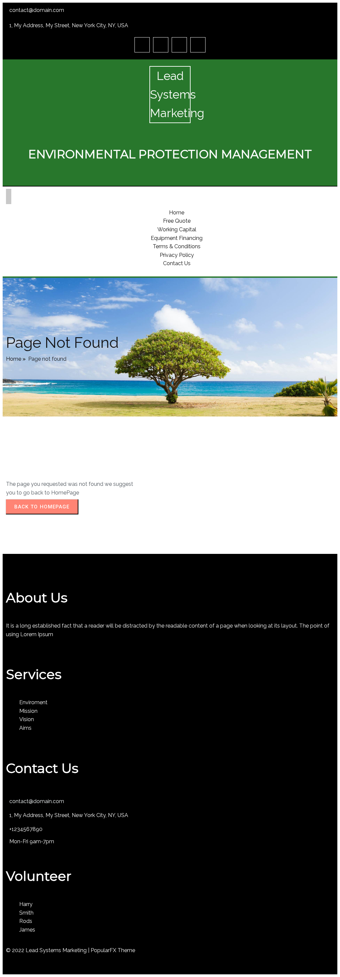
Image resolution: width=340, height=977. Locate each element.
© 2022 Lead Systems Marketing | (48, 950)
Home (13, 359)
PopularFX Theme (113, 950)
